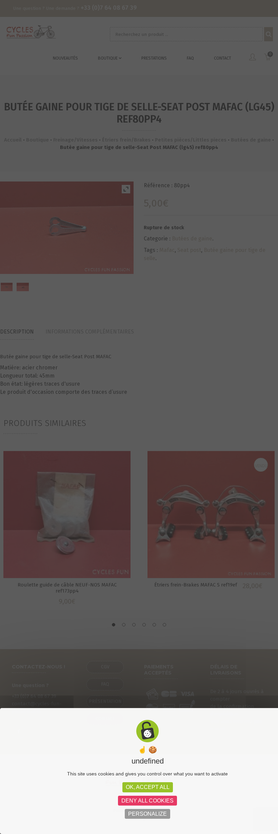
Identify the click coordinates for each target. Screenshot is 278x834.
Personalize (147, 814)
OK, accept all (148, 787)
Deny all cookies (147, 801)
